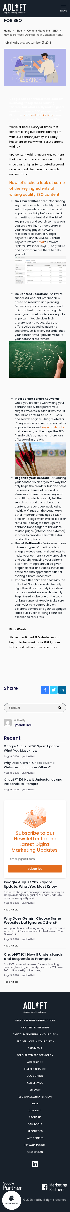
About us (35, 1117)
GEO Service (35, 1076)
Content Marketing (38, 30)
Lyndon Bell (23, 725)
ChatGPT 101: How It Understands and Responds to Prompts (33, 782)
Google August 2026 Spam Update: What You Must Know (32, 748)
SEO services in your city (34, 1041)
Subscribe (35, 869)
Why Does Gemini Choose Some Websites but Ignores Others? (29, 765)
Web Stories (35, 1138)
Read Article (11, 909)
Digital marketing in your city (34, 1034)
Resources (35, 1131)
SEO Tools (35, 1124)
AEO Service (35, 1083)
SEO (55, 30)
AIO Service (35, 1062)
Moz (41, 242)
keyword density (53, 427)
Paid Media (35, 1048)
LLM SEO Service (35, 1069)
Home (7, 30)
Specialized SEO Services (34, 1055)
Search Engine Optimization (35, 1020)
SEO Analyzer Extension (35, 1097)
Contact (35, 1110)
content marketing (38, 115)
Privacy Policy (35, 1145)
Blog (19, 30)
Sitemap (35, 1090)
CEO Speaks (35, 1152)
